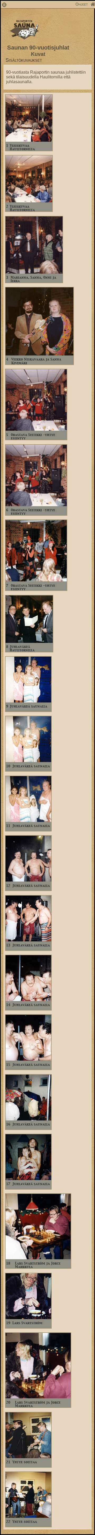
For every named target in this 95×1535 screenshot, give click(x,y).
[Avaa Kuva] (29, 140)
